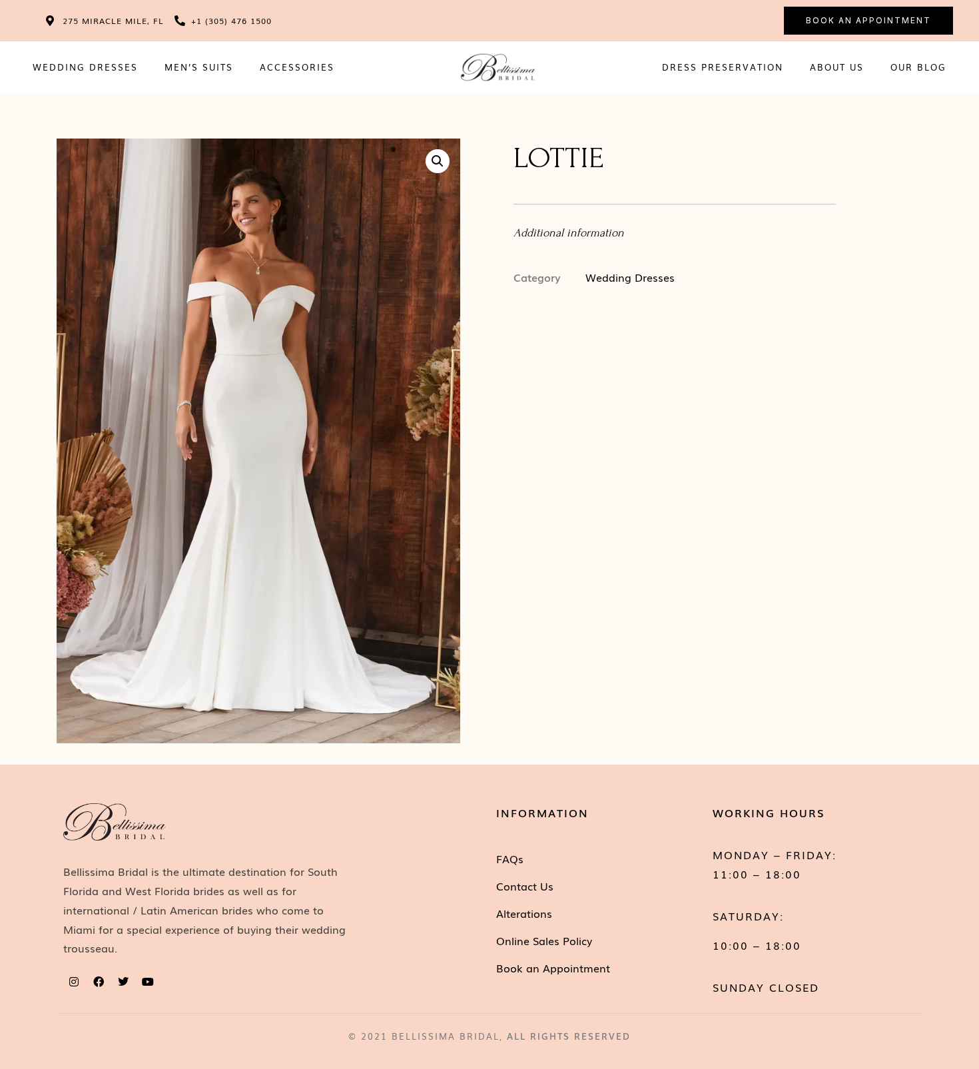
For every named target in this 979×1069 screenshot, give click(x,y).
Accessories (297, 67)
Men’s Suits (198, 67)
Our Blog (918, 67)
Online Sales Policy (544, 940)
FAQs (509, 859)
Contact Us (524, 886)
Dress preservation (722, 67)
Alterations (524, 913)
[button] (438, 161)
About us (837, 67)
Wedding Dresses (85, 67)
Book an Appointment (553, 968)
